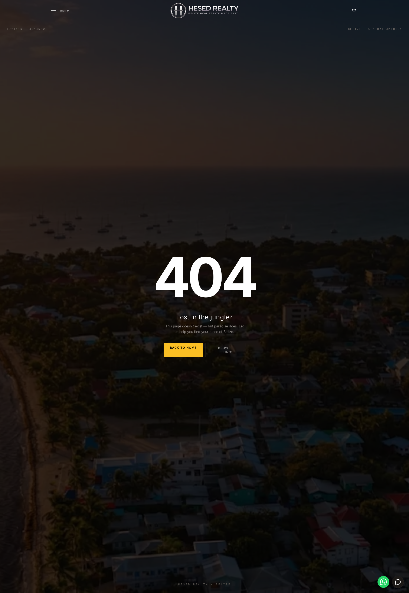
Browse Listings (225, 350)
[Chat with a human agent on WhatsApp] (383, 582)
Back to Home (183, 347)
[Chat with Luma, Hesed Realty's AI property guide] (398, 582)
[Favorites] (354, 10)
